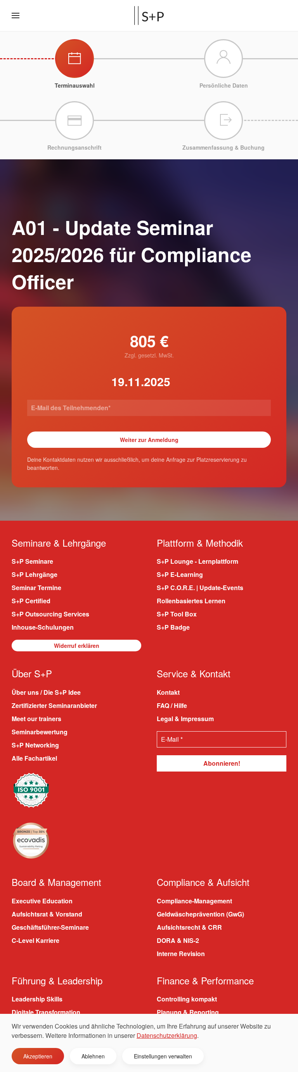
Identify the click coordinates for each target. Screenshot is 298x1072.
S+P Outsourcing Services (50, 613)
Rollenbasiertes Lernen (191, 600)
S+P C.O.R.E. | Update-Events (200, 587)
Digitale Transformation (46, 1012)
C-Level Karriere (35, 940)
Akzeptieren (37, 1056)
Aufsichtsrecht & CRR (189, 927)
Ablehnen (93, 1056)
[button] (15, 15)
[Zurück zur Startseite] (149, 15)
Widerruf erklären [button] (76, 645)
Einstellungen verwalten (163, 1056)
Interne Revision (181, 953)
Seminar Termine (36, 587)
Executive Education (42, 900)
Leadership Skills (37, 998)
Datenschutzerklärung (167, 1035)
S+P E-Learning (180, 574)
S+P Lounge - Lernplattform (197, 561)
